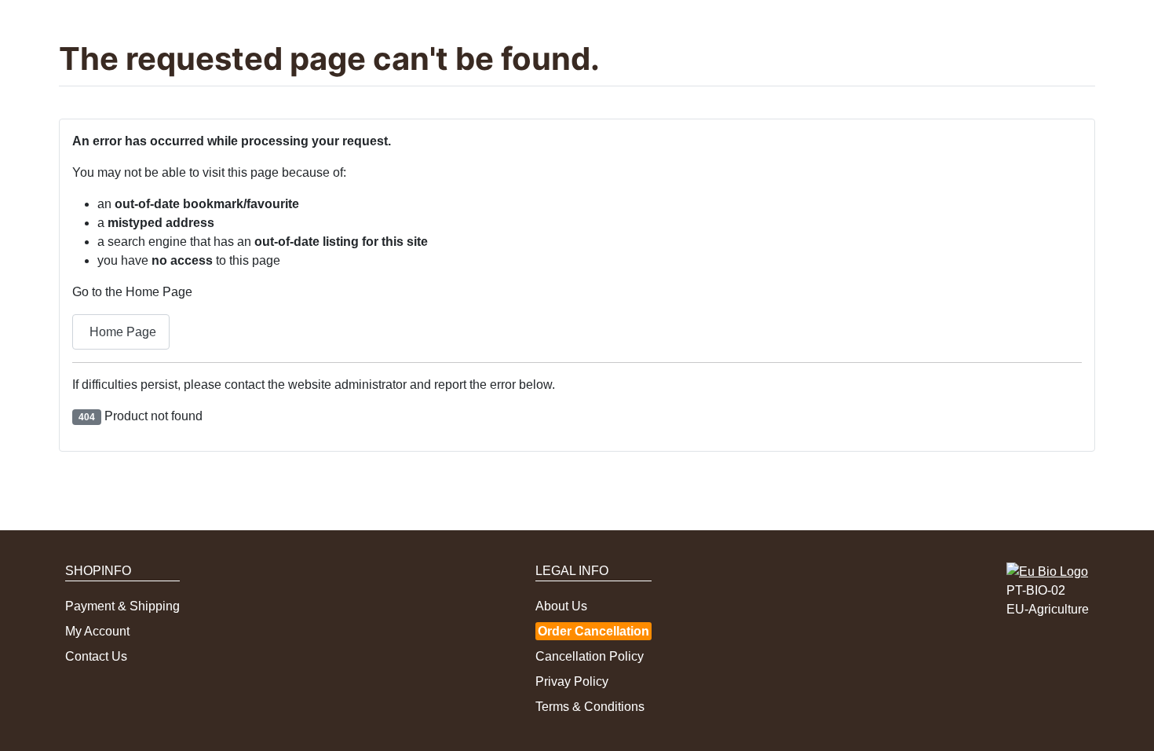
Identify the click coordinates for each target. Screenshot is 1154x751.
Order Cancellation (593, 631)
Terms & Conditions (590, 706)
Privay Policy (571, 681)
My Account (97, 631)
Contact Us (96, 656)
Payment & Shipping (122, 606)
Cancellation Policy (589, 656)
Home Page (122, 332)
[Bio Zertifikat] (1047, 570)
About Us (561, 606)
